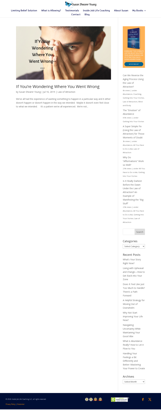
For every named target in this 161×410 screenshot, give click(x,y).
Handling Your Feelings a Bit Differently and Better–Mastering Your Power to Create (134, 361)
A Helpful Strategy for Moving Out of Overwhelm (134, 304)
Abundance (127, 94)
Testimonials (72, 10)
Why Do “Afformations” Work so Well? (133, 161)
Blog (87, 14)
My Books (137, 10)
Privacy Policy (10, 404)
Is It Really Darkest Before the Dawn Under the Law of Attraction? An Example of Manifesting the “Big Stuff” (133, 192)
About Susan (121, 10)
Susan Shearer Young (30, 91)
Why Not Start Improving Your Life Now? (133, 316)
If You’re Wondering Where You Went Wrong (58, 86)
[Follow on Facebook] (143, 399)
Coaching (137, 94)
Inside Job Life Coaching (96, 10)
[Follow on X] (150, 399)
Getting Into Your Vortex (133, 98)
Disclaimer (21, 404)
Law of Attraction (66, 91)
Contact (75, 14)
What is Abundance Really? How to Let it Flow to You (133, 344)
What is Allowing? (51, 10)
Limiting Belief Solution (24, 10)
